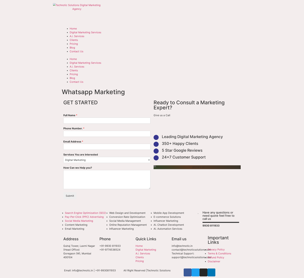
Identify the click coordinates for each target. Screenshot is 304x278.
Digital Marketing (146, 249)
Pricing (74, 43)
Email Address (73, 141)
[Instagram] (203, 272)
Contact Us (76, 51)
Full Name (70, 115)
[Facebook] (188, 272)
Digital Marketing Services (85, 32)
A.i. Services (77, 36)
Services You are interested (80, 154)
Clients (74, 40)
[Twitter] (196, 272)
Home (73, 28)
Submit (70, 195)
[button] (152, 55)
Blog (72, 47)
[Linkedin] (211, 272)
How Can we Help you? (77, 167)
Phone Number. (73, 128)
